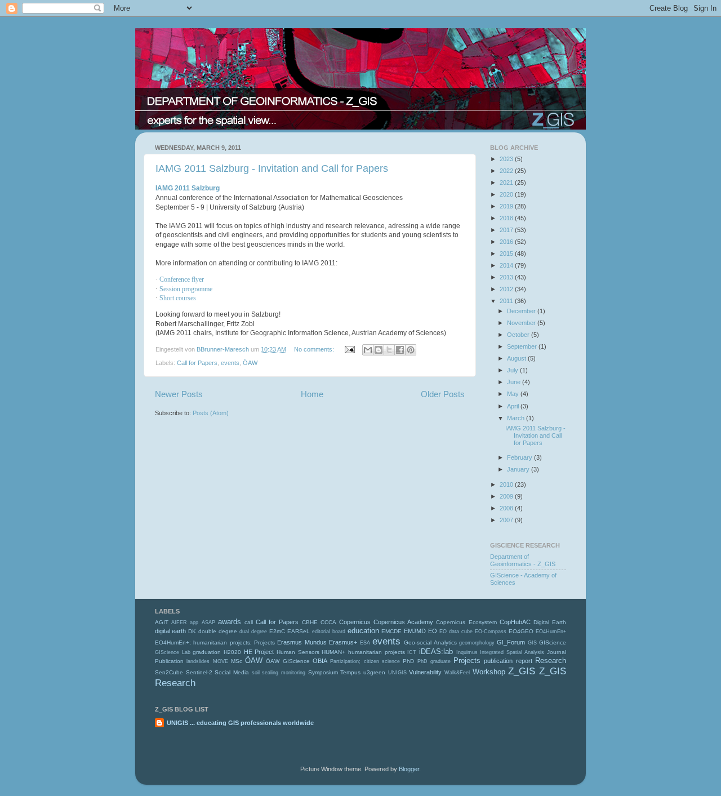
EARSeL (298, 631)
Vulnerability (425, 672)
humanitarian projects (376, 652)
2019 (507, 206)
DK (192, 631)
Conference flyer (181, 279)
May (513, 393)
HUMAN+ (333, 652)
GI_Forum (511, 642)
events (230, 362)
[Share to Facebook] (400, 349)
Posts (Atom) (211, 413)
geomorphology (477, 643)
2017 (507, 229)
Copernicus (355, 622)
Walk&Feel (457, 672)
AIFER (179, 622)
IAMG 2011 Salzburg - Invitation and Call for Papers (271, 168)
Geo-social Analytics (430, 642)
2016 (507, 241)
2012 (507, 289)
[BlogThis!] (378, 349)
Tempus (350, 672)
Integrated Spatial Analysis (512, 652)
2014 (507, 265)
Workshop (489, 672)
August (517, 358)
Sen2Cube (169, 672)
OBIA (320, 660)
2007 (507, 520)
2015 (507, 253)
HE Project (259, 651)
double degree (217, 631)
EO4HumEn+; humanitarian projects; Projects (215, 642)
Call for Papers (197, 362)
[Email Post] (349, 349)
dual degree (253, 631)
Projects (466, 660)
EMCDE (391, 631)
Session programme (185, 289)
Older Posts (443, 394)
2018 (507, 218)
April (513, 406)
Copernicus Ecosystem (466, 622)
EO (432, 631)
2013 (507, 277)
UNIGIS (397, 672)
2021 (507, 182)
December (522, 311)
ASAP (208, 622)
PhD (408, 661)
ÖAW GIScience (287, 661)
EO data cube (456, 631)
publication (498, 660)
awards (229, 621)
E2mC (277, 631)
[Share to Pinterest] (410, 349)
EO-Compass (490, 631)
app (194, 622)
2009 (507, 496)
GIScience (552, 642)
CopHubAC (515, 622)
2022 (507, 170)
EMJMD (415, 631)
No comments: (315, 349)
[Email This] (367, 349)
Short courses (177, 298)
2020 (507, 194)
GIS (532, 643)
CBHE (310, 622)
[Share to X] (389, 349)
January (519, 469)
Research (550, 660)
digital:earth (170, 631)
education (363, 630)
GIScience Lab (172, 652)
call (248, 622)
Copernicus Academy (403, 622)
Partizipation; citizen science (365, 661)
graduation (207, 652)
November (522, 322)
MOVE (220, 661)
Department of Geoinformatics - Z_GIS (522, 560)
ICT (411, 652)
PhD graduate (434, 661)
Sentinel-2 (199, 672)
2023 (507, 158)
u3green (374, 672)
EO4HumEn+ (551, 631)
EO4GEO (521, 631)
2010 (507, 484)
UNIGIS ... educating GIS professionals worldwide (240, 722)
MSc (236, 661)
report (524, 660)
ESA (365, 643)
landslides (198, 661)
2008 (507, 508)
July (513, 370)
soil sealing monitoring (278, 672)
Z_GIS (521, 671)
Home (312, 394)
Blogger (409, 769)
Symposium (323, 672)
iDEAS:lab (436, 651)
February (520, 457)
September (522, 346)
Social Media (232, 672)
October (519, 334)
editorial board (328, 631)
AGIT (161, 622)
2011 (507, 300)
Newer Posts (179, 394)
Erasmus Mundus (301, 642)
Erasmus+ (343, 642)
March (516, 418)
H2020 (232, 652)
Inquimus (467, 652)
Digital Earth (549, 622)
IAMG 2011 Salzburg (187, 188)
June (514, 382)
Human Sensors (298, 652)
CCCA (328, 622)
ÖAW (250, 362)
